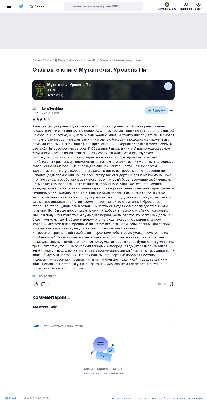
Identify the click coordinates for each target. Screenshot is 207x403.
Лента (39, 6)
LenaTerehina (52, 108)
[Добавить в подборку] (168, 86)
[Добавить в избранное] (171, 284)
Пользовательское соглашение (128, 398)
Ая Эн (51, 90)
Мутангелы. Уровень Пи (69, 84)
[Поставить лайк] (35, 284)
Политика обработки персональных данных (176, 398)
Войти (36, 325)
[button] (171, 110)
